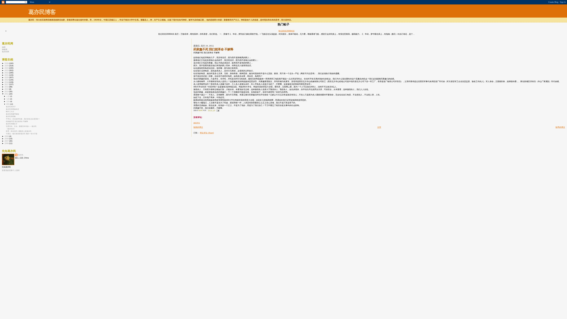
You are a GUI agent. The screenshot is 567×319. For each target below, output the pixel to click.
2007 (7, 141)
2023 (7, 70)
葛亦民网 (5, 52)
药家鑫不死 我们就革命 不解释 (17, 121)
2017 (7, 84)
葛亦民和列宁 (11, 107)
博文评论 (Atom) (207, 133)
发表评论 (196, 123)
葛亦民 (20, 155)
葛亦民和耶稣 (11, 116)
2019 (7, 80)
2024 (7, 68)
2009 (7, 136)
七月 (8, 99)
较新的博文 (198, 127)
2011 (7, 94)
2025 (7, 66)
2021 (7, 75)
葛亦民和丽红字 (11, 124)
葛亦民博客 (42, 12)
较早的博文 (560, 127)
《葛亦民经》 (11, 129)
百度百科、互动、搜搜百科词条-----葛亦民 (21, 126)
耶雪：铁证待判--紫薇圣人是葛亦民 (18, 131)
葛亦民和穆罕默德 (12, 114)
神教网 (4, 49)
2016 (7, 87)
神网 (3, 47)
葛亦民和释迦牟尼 (12, 109)
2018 (7, 82)
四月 (8, 104)
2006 (7, 143)
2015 (7, 89)
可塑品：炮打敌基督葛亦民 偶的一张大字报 (21, 134)
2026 (7, 63)
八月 (8, 96)
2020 (7, 77)
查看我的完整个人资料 (11, 170)
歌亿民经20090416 (286, 31)
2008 (7, 139)
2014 (7, 91)
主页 (379, 127)
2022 (7, 73)
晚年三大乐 (10, 111)
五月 (8, 101)
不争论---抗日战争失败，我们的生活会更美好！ (23, 119)
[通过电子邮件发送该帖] (218, 110)
